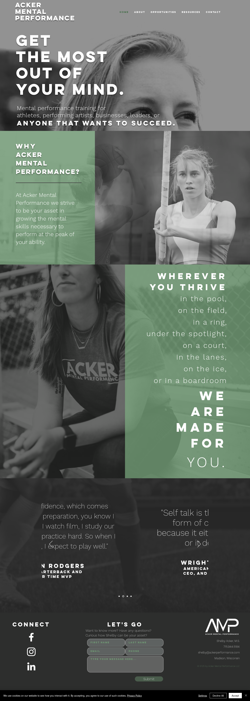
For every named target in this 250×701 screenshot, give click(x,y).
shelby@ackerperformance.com (219, 652)
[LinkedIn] (31, 666)
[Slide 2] (123, 596)
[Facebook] (31, 637)
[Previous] (51, 544)
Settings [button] (202, 695)
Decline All (218, 695)
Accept (235, 695)
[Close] (246, 695)
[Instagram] (31, 652)
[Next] (199, 544)
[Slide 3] (127, 596)
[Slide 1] (119, 596)
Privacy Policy (134, 695)
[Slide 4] (131, 596)
